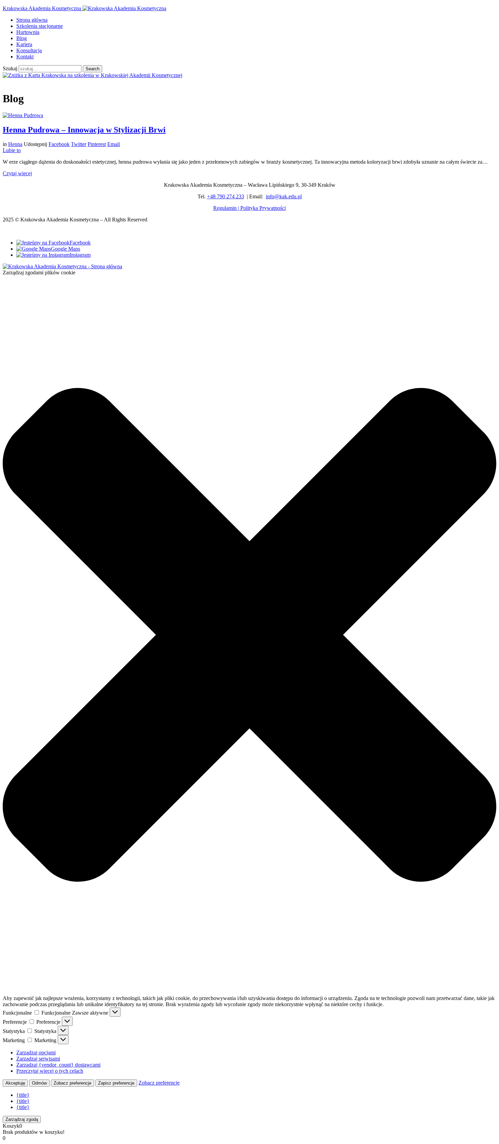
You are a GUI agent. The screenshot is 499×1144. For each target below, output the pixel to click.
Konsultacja (29, 50)
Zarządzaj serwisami (38, 1058)
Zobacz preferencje (72, 1083)
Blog (21, 38)
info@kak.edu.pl (284, 196)
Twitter (78, 144)
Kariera (24, 44)
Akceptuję (15, 1083)
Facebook (59, 144)
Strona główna (32, 20)
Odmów (39, 1083)
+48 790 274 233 (225, 196)
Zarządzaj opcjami (36, 1052)
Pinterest (97, 144)
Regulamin (225, 208)
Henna (15, 144)
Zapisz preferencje (116, 1083)
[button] (249, 635)
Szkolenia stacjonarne (39, 26)
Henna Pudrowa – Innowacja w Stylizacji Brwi (84, 129)
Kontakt (25, 56)
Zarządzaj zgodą (21, 1119)
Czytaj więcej (17, 173)
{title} (23, 1095)
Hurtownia (27, 32)
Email (113, 144)
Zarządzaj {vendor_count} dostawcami (58, 1065)
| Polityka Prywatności (261, 208)
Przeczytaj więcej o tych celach (49, 1071)
